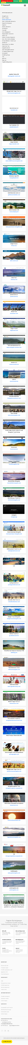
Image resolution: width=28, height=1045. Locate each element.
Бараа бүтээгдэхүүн (7, 23)
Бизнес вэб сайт (4, 965)
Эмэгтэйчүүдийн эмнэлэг (8, 49)
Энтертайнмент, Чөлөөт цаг (9, 40)
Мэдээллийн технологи (7, 33)
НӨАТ (20, 1)
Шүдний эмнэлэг (6, 48)
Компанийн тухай (5, 1011)
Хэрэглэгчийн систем (7, 1)
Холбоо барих (4, 1014)
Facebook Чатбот (5, 998)
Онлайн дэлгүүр (6, 55)
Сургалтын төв (5, 46)
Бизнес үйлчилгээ (6, 26)
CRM (2, 981)
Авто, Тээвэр (5, 18)
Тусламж (4, 2)
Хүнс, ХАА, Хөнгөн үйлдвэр (8, 39)
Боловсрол (5, 28)
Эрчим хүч (4, 42)
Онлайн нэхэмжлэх (5, 996)
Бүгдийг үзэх (5, 16)
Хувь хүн (4, 60)
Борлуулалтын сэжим (5, 983)
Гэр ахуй (4, 30)
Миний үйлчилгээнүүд (6, 1009)
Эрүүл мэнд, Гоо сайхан (8, 44)
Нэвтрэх (16, 1)
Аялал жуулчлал (6, 19)
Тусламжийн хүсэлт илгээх (7, 1007)
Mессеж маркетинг (5, 987)
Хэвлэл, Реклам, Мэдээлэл (8, 37)
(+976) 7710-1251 (7, 1041)
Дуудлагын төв (4, 972)
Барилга (4, 25)
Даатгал (4, 58)
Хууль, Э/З (4, 35)
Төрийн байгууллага (7, 62)
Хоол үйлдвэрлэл (6, 32)
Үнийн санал (4, 989)
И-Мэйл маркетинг (5, 985)
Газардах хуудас (4, 967)
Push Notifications (5, 974)
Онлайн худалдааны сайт (6, 969)
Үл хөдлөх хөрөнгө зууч (7, 51)
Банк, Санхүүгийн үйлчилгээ (9, 21)
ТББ (3, 56)
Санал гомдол (4, 1000)
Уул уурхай (4, 53)
